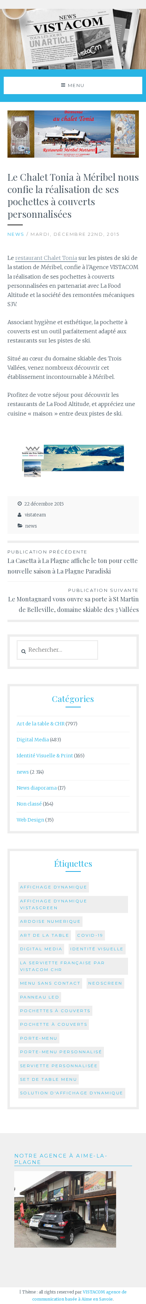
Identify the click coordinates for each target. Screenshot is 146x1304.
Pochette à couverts (54, 1024)
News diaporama (37, 788)
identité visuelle (97, 948)
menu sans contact (50, 983)
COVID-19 (90, 935)
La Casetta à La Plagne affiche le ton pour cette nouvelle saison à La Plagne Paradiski (72, 562)
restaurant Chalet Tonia (46, 257)
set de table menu (48, 1079)
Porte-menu (39, 1038)
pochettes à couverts (55, 1010)
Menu (76, 85)
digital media (41, 948)
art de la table (45, 935)
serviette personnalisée (59, 1065)
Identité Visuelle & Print (45, 756)
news (16, 234)
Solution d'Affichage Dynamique (72, 1092)
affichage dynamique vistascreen (54, 904)
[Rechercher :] (57, 650)
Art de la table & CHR (41, 724)
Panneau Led (40, 997)
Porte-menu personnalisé (61, 1051)
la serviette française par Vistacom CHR (62, 966)
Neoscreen (105, 983)
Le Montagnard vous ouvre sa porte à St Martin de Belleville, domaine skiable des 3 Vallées (73, 600)
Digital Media (33, 740)
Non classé (29, 804)
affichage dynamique (54, 886)
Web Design (30, 820)
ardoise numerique (50, 921)
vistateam (35, 515)
